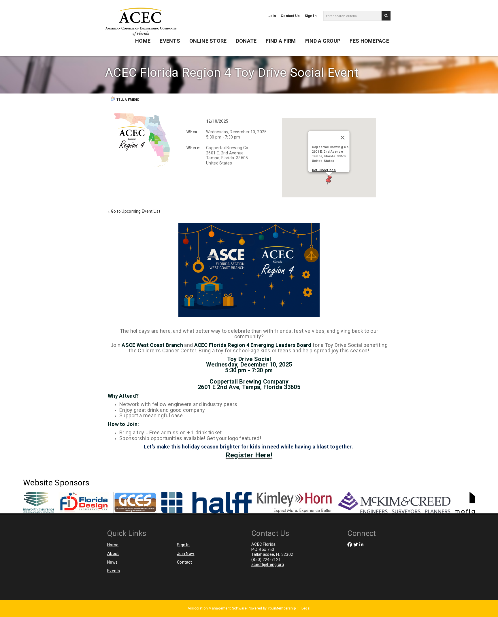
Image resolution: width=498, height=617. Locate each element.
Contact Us (290, 16)
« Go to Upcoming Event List (134, 211)
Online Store (208, 41)
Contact (184, 562)
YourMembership (282, 608)
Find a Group (323, 41)
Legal (306, 608)
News (112, 562)
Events (170, 41)
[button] (328, 180)
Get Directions (324, 170)
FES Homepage (369, 41)
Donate (246, 41)
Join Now (185, 553)
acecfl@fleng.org (267, 564)
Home (142, 41)
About (113, 553)
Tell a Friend (127, 100)
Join (272, 16)
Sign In (310, 16)
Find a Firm (281, 41)
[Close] (343, 138)
